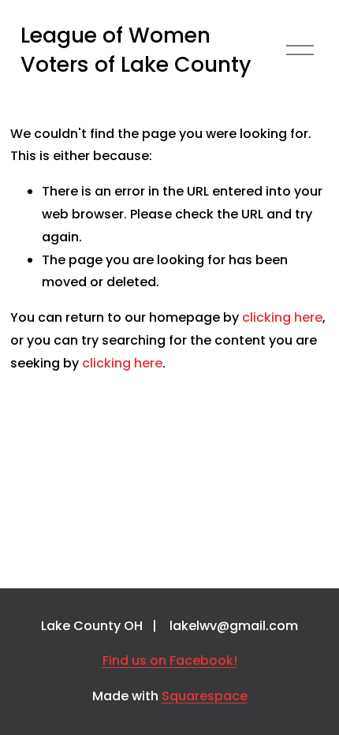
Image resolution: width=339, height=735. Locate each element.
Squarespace (205, 696)
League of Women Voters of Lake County (135, 50)
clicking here (282, 317)
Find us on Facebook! (169, 660)
